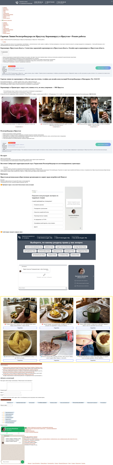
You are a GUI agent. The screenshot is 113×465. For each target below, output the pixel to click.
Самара (73, 463)
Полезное (5, 8)
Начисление (6, 9)
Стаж (4, 12)
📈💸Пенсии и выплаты (6, 20)
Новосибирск (44, 463)
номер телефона (10, 363)
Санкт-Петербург (36, 463)
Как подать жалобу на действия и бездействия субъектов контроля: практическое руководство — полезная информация (30, 428)
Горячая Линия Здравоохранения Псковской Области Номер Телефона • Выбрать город (22, 367)
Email (2, 394)
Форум (4, 16)
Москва (29, 463)
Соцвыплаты (6, 13)
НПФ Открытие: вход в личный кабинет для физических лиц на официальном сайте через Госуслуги (54, 438)
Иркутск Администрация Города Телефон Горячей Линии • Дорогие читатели (20, 369)
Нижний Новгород (63, 463)
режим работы (26, 363)
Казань (56, 463)
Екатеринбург (51, 463)
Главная (5, 7)
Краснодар (78, 463)
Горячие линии (6, 15)
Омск (69, 463)
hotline (2, 39)
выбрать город (4, 363)
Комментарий (4, 390)
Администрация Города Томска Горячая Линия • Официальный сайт (18, 374)
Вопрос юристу (6, 18)
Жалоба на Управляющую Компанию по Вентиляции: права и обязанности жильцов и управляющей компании (28, 427)
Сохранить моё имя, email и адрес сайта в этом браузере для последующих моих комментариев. (23, 397)
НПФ (4, 10)
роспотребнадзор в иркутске (35, 363)
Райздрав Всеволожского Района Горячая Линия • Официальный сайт (18, 372)
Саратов (83, 463)
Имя (2, 392)
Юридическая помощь (8, 14)
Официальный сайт (18, 363)
